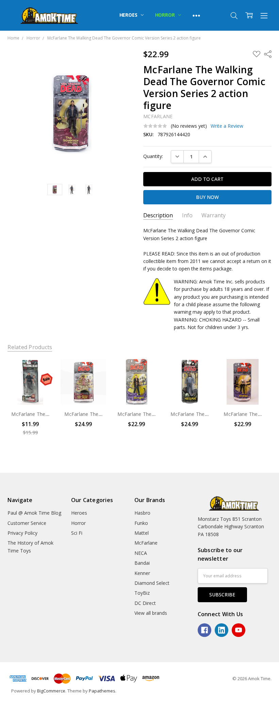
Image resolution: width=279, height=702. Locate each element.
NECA (140, 553)
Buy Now (30, 390)
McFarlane (146, 543)
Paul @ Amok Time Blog (34, 513)
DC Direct (145, 603)
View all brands (150, 613)
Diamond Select (151, 583)
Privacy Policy (22, 533)
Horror (165, 15)
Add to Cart (30, 372)
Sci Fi (76, 533)
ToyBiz (142, 593)
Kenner (142, 573)
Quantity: (153, 156)
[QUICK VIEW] (41, 370)
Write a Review (227, 126)
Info (187, 215)
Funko (141, 523)
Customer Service (26, 523)
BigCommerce (51, 691)
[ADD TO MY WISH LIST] (41, 381)
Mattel (141, 533)
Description (158, 215)
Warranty (213, 215)
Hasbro (142, 513)
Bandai (142, 563)
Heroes (129, 15)
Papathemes (102, 691)
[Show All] (196, 15)
